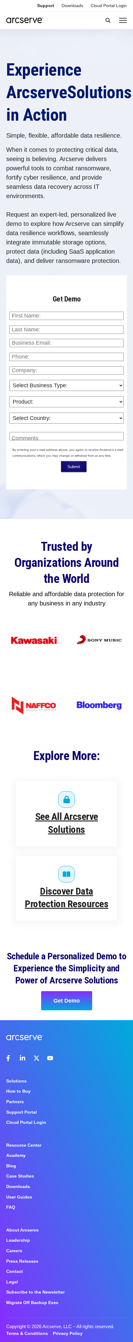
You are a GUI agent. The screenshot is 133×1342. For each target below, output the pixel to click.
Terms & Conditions (27, 1333)
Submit (73, 466)
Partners (15, 1101)
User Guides (19, 1197)
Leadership (18, 1240)
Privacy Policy (68, 1333)
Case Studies (20, 1176)
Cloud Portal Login (109, 5)
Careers (14, 1250)
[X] (36, 1058)
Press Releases (22, 1261)
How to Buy (18, 1091)
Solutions (16, 1080)
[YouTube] (50, 1058)
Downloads (72, 5)
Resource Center (23, 1145)
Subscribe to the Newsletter (35, 1292)
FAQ (10, 1207)
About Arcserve (22, 1230)
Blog (11, 1165)
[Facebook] (9, 1058)
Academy (16, 1155)
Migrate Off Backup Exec (32, 1302)
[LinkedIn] (23, 1058)
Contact (14, 1271)
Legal (12, 1281)
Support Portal (21, 1112)
